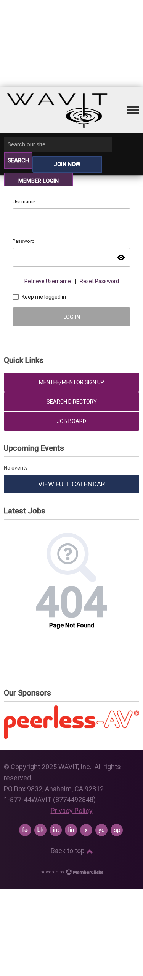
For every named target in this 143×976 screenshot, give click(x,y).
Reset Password (99, 281)
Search (18, 160)
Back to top (68, 851)
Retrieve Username (47, 281)
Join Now (67, 164)
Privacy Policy (72, 810)
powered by (52, 872)
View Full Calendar (71, 484)
